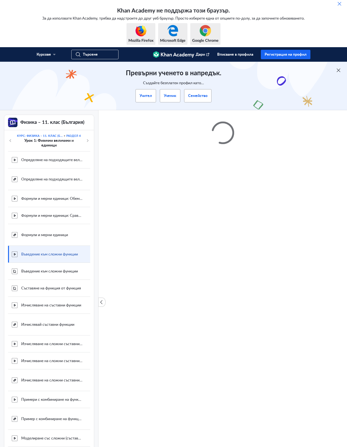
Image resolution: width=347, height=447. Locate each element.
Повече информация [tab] (160, 279)
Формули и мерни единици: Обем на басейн (52, 199)
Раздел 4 (73, 135)
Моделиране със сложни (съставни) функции (52, 438)
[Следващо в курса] (87, 140)
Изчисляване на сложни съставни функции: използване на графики (52, 361)
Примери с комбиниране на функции (52, 399)
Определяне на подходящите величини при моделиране (52, 160)
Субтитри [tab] (192, 279)
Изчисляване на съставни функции (51, 305)
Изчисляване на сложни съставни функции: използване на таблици (52, 344)
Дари (200, 54)
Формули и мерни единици (44, 235)
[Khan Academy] (173, 54)
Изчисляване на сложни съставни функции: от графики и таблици (52, 380)
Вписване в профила (235, 54)
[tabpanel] (223, 296)
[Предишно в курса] (10, 140)
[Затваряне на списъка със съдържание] (102, 302)
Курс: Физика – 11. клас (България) (40, 135)
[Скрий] (339, 4)
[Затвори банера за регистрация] (338, 70)
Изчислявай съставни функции (47, 324)
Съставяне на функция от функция (51, 288)
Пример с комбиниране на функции (52, 419)
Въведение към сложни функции (49, 254)
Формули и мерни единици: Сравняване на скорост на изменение (52, 215)
